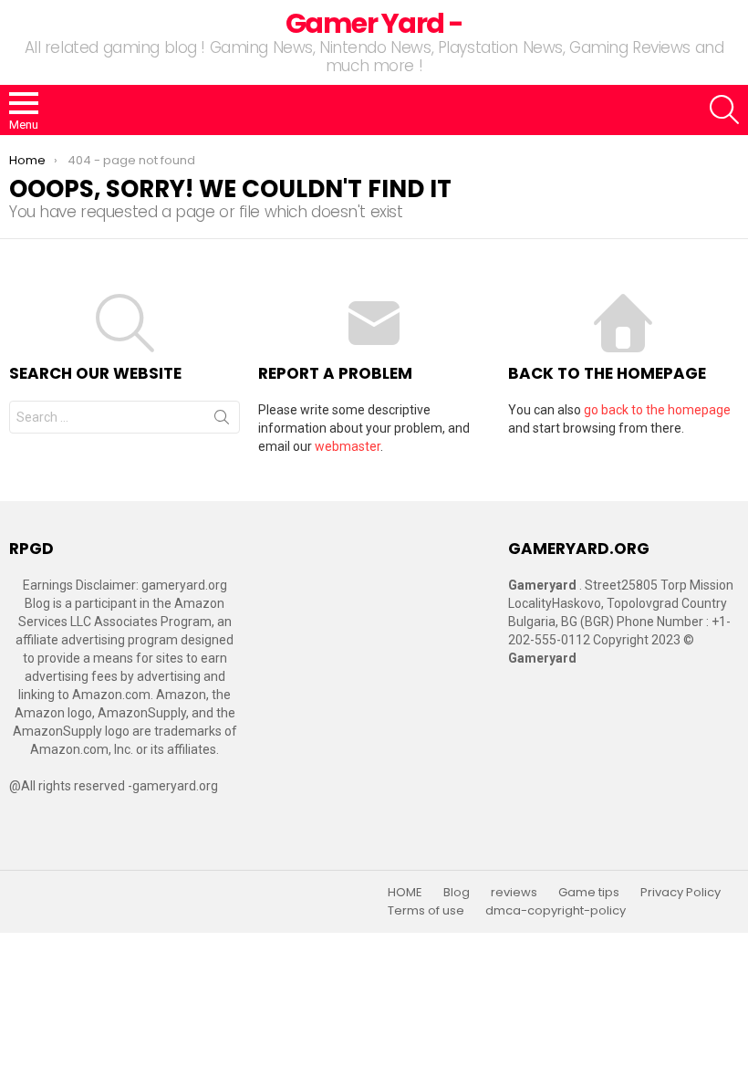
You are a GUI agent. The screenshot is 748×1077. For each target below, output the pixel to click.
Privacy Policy (680, 892)
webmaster (347, 446)
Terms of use (426, 911)
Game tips (588, 892)
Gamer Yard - (374, 23)
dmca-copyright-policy (555, 911)
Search (221, 421)
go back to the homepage (657, 410)
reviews (514, 892)
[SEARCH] (724, 109)
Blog (456, 892)
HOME (405, 892)
